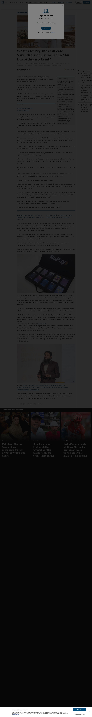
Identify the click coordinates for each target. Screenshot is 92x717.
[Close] (89, 712)
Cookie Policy (15, 714)
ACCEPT (79, 709)
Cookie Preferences (79, 714)
